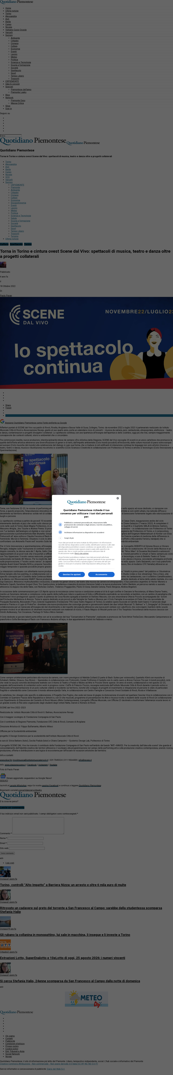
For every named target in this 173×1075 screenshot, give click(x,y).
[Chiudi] (117, 498)
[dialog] (86, 537)
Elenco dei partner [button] (82, 553)
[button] (86, 538)
